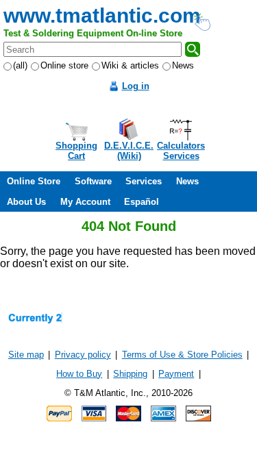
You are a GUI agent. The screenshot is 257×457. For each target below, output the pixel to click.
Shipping (130, 374)
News (183, 65)
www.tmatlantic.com (102, 15)
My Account (85, 202)
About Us (26, 202)
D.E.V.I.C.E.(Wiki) (129, 150)
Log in (135, 86)
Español (141, 202)
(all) (20, 65)
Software (93, 181)
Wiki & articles (130, 65)
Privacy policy (83, 354)
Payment (176, 374)
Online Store (33, 181)
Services (143, 181)
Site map (26, 354)
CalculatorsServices (181, 150)
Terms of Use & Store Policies (182, 354)
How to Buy (79, 374)
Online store (64, 65)
